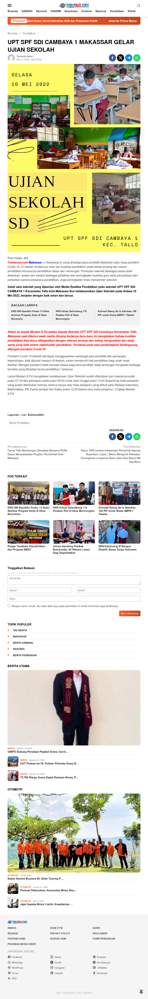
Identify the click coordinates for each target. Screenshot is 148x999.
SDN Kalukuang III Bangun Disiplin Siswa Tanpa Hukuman (118, 547)
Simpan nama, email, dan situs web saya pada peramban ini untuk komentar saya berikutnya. (65, 606)
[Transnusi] (73, 5)
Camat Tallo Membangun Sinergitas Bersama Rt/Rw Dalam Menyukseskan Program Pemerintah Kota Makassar (37, 452)
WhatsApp (17, 962)
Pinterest (101, 957)
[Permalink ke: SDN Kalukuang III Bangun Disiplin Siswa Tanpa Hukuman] (119, 532)
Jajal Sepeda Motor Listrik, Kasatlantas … (46, 904)
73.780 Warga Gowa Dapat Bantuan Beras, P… (49, 777)
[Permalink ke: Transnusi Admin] (11, 57)
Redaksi (13, 933)
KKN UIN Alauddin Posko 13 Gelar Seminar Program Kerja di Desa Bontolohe (30, 314)
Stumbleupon (103, 962)
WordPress (17, 967)
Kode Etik (56, 928)
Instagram (59, 967)
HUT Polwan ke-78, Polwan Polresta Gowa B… (49, 763)
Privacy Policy (60, 933)
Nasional (19, 649)
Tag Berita (20, 630)
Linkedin (58, 973)
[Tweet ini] (120, 57)
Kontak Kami (58, 938)
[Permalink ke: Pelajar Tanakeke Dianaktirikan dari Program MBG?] (28, 532)
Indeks (12, 928)
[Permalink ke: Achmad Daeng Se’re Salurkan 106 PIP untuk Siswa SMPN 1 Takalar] (119, 493)
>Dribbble (102, 967)
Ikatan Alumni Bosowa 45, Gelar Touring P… (36, 878)
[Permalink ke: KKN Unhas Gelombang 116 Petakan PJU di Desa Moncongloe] (74, 493)
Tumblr (57, 962)
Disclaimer (100, 933)
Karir (96, 928)
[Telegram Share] (128, 57)
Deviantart (102, 973)
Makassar (19, 636)
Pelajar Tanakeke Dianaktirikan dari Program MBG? (26, 547)
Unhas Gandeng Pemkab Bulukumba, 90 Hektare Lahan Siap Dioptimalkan (71, 549)
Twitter (57, 957)
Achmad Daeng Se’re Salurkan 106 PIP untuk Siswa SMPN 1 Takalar (117, 313)
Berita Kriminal (23, 642)
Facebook (17, 957)
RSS (14, 978)
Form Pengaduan (104, 938)
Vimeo (15, 973)
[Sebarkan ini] (112, 57)
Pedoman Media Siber (22, 944)
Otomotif (13, 875)
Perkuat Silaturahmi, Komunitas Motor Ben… (48, 890)
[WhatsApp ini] (136, 57)
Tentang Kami (16, 938)
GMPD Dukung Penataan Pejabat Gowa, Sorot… (38, 751)
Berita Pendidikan (20, 423)
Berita (11, 748)
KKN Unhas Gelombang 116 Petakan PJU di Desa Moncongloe (71, 314)
